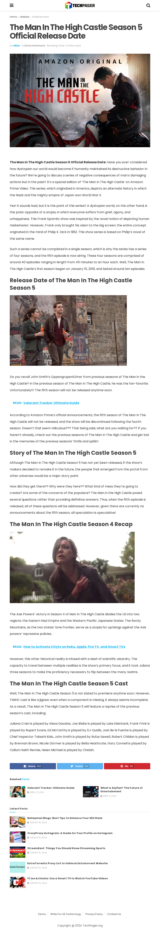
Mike (16, 45)
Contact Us (114, 914)
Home (13, 16)
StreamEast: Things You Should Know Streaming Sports (66, 848)
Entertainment (40, 16)
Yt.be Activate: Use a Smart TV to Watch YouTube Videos (67, 878)
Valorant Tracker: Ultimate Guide (51, 788)
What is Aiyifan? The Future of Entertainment (121, 789)
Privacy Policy (94, 914)
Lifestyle (24, 16)
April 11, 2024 (109, 796)
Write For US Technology (65, 914)
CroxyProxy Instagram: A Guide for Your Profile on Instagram (70, 833)
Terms (42, 914)
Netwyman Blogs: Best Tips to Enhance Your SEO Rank (64, 818)
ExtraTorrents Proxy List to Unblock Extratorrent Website (67, 863)
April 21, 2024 (36, 792)
